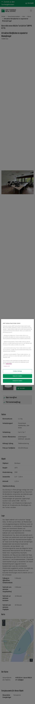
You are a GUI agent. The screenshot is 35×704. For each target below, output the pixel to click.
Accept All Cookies (17, 380)
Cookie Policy (9, 363)
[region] (17, 352)
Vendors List (7, 366)
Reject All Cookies (17, 376)
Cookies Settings (17, 371)
